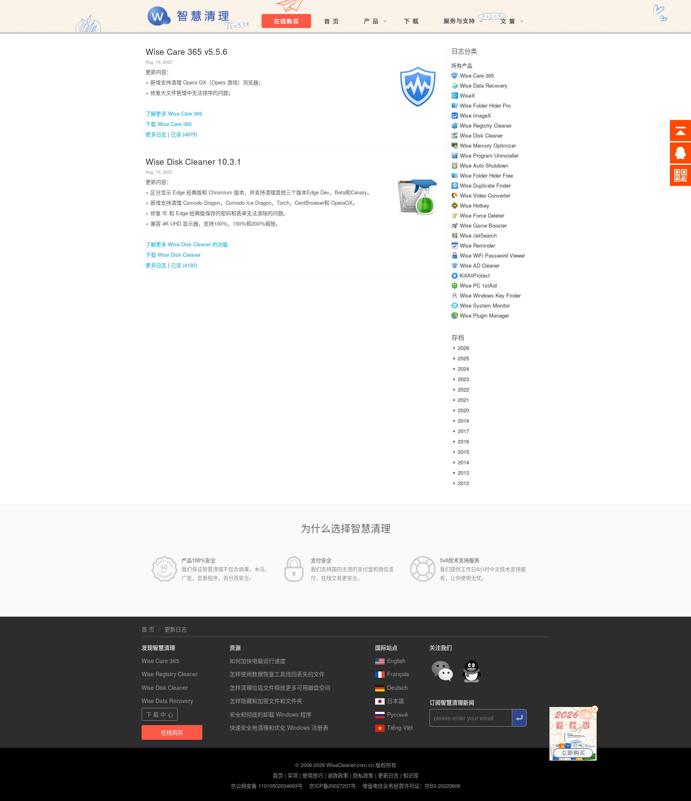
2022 (463, 389)
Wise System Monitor (485, 305)
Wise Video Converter (485, 195)
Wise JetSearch (478, 235)
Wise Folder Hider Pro (485, 105)
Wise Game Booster (483, 225)
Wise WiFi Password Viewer (492, 255)
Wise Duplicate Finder (485, 185)
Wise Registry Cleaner (485, 125)
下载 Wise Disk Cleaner (173, 254)
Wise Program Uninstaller (489, 155)
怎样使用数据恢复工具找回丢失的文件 (277, 674)
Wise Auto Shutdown (484, 165)
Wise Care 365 (477, 75)
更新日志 (175, 629)
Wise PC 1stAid (478, 285)
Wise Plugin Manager (484, 315)
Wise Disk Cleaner (481, 135)
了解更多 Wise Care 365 (174, 113)
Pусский (397, 714)
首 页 (148, 629)
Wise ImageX (475, 115)
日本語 (395, 701)
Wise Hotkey (474, 205)
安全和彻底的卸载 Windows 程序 (271, 714)
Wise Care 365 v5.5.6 (187, 51)
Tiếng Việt (400, 727)
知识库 (411, 775)
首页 (278, 775)
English (396, 661)
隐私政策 (363, 775)
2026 (463, 348)
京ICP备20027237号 (332, 785)
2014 (463, 462)
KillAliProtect (475, 275)
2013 (463, 472)
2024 (463, 368)
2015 (463, 451)
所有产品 (461, 65)
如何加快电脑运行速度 (258, 661)
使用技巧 (312, 775)
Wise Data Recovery (483, 85)
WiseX (467, 95)
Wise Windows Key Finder (490, 295)
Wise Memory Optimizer (488, 145)
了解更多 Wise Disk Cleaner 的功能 (187, 244)
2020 (463, 410)
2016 (463, 441)
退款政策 (338, 775)
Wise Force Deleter (482, 215)
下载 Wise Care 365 (169, 124)
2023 (463, 379)
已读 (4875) (184, 134)
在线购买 (172, 732)
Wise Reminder (477, 245)
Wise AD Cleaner (479, 265)
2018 (463, 420)
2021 (463, 399)
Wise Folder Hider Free (486, 175)
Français (398, 674)
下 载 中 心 (159, 714)
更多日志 (156, 134)
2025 (463, 358)
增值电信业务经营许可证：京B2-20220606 (411, 785)
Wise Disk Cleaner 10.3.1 (194, 161)
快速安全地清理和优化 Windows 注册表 (279, 727)
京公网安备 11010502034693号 (267, 785)
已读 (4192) (184, 265)
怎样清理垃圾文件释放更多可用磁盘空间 (280, 687)
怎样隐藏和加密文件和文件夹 (266, 701)
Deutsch (397, 687)
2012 (463, 483)
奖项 (293, 775)
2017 (463, 431)
